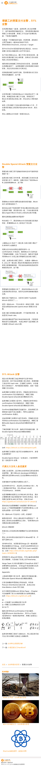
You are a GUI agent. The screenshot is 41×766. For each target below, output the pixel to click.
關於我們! (4, 762)
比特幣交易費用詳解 (15, 643)
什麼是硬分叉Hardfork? (17, 647)
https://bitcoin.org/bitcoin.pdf (18, 596)
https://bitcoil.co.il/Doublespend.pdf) (21, 448)
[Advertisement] (18, 12)
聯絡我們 (10, 762)
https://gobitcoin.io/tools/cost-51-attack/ (19, 502)
